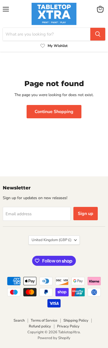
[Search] (97, 34)
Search (19, 320)
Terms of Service (44, 320)
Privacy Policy (68, 326)
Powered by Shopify (54, 338)
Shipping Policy (75, 320)
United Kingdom (51, 239)
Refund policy (40, 326)
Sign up (85, 214)
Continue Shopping (54, 112)
